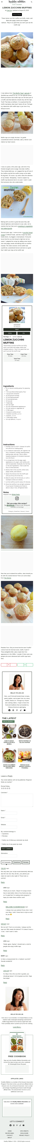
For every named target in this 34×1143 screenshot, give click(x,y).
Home (10, 1131)
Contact (10, 1135)
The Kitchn (7, 578)
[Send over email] (25, 664)
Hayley (3, 924)
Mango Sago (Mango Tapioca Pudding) (25, 766)
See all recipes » (8, 721)
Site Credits (24, 1131)
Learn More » (17, 1027)
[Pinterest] (17, 710)
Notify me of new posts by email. (12, 844)
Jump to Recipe (17, 14)
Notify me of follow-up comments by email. (15, 840)
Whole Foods (16, 494)
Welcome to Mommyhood (15, 907)
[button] (14, 325)
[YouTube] (24, 710)
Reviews (25, 862)
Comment (4, 792)
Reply (3, 882)
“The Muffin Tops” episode (20, 93)
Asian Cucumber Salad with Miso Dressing (9, 766)
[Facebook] (9, 710)
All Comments (6, 862)
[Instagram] (13, 710)
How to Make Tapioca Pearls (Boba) (9, 742)
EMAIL (10, 333)
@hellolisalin (11, 505)
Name (3, 810)
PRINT (17, 329)
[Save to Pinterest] (9, 664)
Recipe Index (9, 1133)
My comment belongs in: (8, 831)
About (10, 1137)
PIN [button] (24, 333)
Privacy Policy (24, 1135)
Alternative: (4, 853)
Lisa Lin (6, 971)
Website (3, 824)
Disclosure (24, 1133)
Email (3, 817)
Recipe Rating (5, 786)
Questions (17, 862)
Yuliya (3, 868)
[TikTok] (21, 710)
